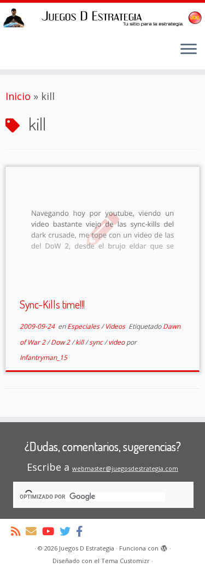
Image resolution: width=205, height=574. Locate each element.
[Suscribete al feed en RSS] (18, 531)
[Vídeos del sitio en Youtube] (51, 531)
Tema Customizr (125, 561)
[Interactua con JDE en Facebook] (82, 531)
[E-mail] (34, 531)
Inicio (18, 96)
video (117, 342)
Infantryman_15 (43, 357)
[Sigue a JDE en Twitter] (68, 531)
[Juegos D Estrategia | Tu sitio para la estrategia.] (102, 17)
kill (80, 342)
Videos (116, 326)
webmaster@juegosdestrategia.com (125, 468)
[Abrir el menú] (188, 50)
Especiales (84, 326)
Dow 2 (61, 342)
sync (96, 342)
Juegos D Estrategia (86, 548)
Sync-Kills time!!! (52, 304)
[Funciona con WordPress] (164, 546)
